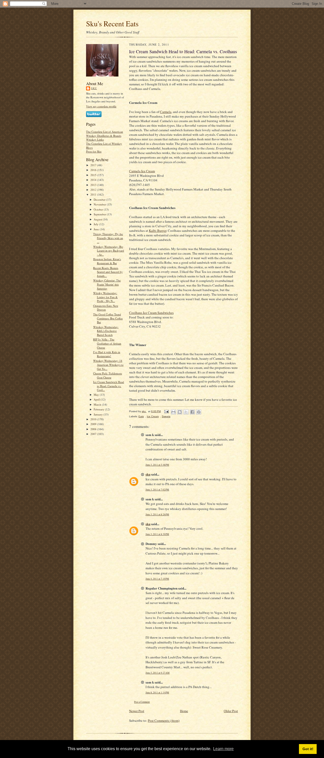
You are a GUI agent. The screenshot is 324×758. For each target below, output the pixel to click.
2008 (93, 429)
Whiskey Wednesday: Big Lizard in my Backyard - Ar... (108, 250)
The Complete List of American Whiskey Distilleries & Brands (104, 134)
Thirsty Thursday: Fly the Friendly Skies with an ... (108, 238)
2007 (93, 434)
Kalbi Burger (157, 230)
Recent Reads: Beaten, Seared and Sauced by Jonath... (108, 272)
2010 (93, 419)
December (100, 199)
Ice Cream (153, 416)
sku (94, 88)
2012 (93, 190)
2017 (93, 165)
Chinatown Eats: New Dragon (105, 308)
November (100, 204)
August (98, 219)
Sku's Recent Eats (112, 23)
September (100, 214)
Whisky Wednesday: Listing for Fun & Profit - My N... (105, 297)
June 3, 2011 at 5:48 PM (157, 464)
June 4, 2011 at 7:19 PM (157, 578)
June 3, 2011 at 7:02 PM (157, 489)
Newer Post (136, 711)
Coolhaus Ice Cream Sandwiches (151, 312)
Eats (141, 416)
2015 (93, 175)
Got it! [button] (307, 749)
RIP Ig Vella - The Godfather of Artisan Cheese (107, 343)
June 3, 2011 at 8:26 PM (157, 514)
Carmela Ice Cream (142, 171)
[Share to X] (186, 411)
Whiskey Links (95, 139)
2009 (93, 424)
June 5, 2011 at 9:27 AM (158, 672)
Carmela (165, 111)
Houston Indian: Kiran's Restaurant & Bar (107, 261)
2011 (93, 194)
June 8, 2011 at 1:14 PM (157, 692)
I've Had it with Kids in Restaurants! (106, 354)
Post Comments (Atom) (163, 720)
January (99, 414)
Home (184, 711)
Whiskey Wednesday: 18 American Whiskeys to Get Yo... (108, 364)
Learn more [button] (223, 749)
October (99, 209)
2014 (93, 180)
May (97, 394)
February (99, 409)
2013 (93, 185)
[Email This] (173, 411)
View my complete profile (101, 106)
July (96, 224)
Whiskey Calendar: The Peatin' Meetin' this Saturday (107, 284)
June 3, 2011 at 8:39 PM (157, 534)
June (97, 229)
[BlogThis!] (179, 411)
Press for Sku (94, 151)
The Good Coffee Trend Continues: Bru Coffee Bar (108, 318)
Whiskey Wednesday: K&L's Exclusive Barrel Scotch (105, 331)
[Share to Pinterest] (198, 411)
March (98, 404)
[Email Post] (166, 411)
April (97, 399)
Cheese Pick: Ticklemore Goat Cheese (107, 375)
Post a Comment (142, 702)
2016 (93, 170)
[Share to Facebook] (192, 411)
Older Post (231, 711)
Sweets (166, 416)
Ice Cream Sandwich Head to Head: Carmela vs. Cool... (108, 386)
